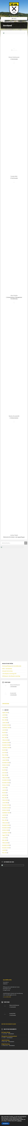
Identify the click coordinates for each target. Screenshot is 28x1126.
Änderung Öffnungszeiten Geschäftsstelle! (11, 666)
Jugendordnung (5, 1040)
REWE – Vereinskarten (7, 668)
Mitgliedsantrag (5, 1044)
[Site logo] (14, 14)
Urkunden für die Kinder (7, 671)
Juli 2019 (4, 850)
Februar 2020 (5, 842)
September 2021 (6, 812)
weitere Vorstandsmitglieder (8, 1024)
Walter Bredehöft (14, 416)
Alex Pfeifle (14, 295)
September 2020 (6, 832)
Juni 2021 (4, 815)
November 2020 (5, 827)
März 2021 (4, 820)
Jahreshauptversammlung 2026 (9, 673)
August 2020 (5, 835)
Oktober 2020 (5, 830)
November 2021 (5, 807)
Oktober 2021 (5, 810)
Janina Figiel (14, 535)
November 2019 (5, 847)
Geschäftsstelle (7, 980)
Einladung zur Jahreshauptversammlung (11, 676)
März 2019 (4, 852)
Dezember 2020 (5, 825)
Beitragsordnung (5, 1032)
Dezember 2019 (5, 845)
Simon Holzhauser (14, 57)
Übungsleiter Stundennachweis (9, 1036)
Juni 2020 (4, 837)
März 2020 (4, 840)
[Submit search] (25, 543)
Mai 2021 (4, 817)
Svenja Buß (14, 176)
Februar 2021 (5, 822)
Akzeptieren (5, 1123)
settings (19, 1120)
